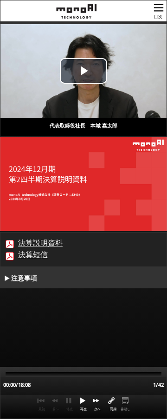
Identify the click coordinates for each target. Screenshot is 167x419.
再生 (83, 409)
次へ (97, 409)
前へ (55, 409)
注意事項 (24, 278)
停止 (69, 409)
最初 (42, 409)
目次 (158, 16)
